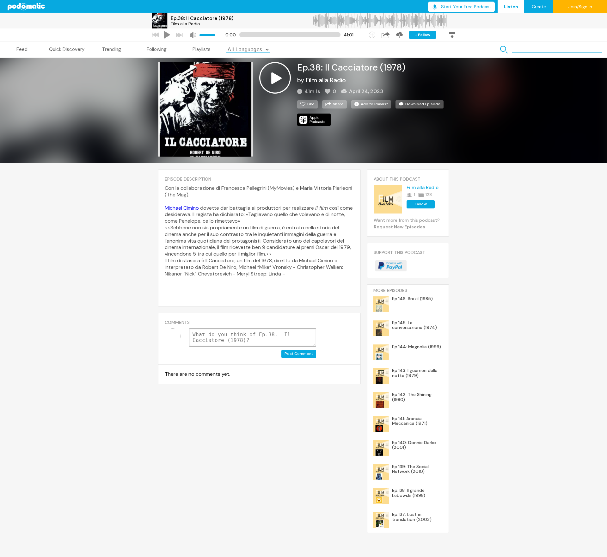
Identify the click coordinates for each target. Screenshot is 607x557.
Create (539, 6)
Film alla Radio (185, 24)
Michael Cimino (182, 208)
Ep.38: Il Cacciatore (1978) (202, 18)
